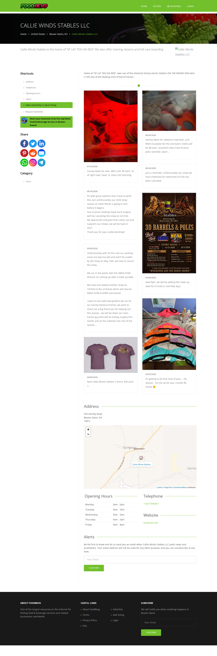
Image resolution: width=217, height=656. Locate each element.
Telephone (30, 87)
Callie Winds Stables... (142, 464)
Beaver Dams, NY (58, 34)
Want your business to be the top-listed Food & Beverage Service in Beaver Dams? (50, 122)
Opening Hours (32, 93)
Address (29, 81)
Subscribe (94, 568)
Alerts (28, 99)
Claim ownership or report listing (40, 105)
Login (190, 6)
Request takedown (34, 111)
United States (38, 34)
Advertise (118, 609)
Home (144, 6)
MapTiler (168, 487)
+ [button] (88, 429)
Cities (158, 6)
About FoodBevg (91, 609)
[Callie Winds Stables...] (141, 458)
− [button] (88, 434)
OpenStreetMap (180, 487)
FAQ (85, 625)
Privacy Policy (90, 620)
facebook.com (150, 522)
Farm (28, 181)
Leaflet (159, 487)
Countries (175, 6)
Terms (86, 614)
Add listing (118, 614)
